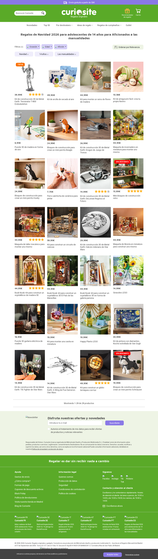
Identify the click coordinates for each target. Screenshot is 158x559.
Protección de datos (68, 481)
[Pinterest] (129, 477)
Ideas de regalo (84, 25)
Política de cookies (67, 493)
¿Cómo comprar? (23, 481)
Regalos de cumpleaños (108, 25)
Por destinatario (63, 25)
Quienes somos (66, 477)
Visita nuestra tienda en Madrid (29, 502)
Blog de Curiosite (22, 506)
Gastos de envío (22, 477)
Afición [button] (61, 47)
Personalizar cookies (132, 555)
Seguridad (63, 485)
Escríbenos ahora (114, 506)
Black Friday (20, 493)
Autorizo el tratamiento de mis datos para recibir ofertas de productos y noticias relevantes (76, 430)
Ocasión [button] (33, 47)
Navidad (23, 54)
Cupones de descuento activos (29, 489)
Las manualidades (66, 54)
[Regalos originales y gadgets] (79, 11)
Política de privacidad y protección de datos (47, 449)
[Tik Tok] (122, 479)
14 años (43, 54)
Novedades (32, 25)
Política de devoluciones (26, 497)
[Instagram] (115, 477)
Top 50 (47, 25)
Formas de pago (22, 485)
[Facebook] (106, 477)
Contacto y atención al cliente (118, 488)
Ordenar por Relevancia (129, 47)
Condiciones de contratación (72, 489)
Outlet (128, 25)
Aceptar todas (112, 554)
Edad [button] (47, 47)
